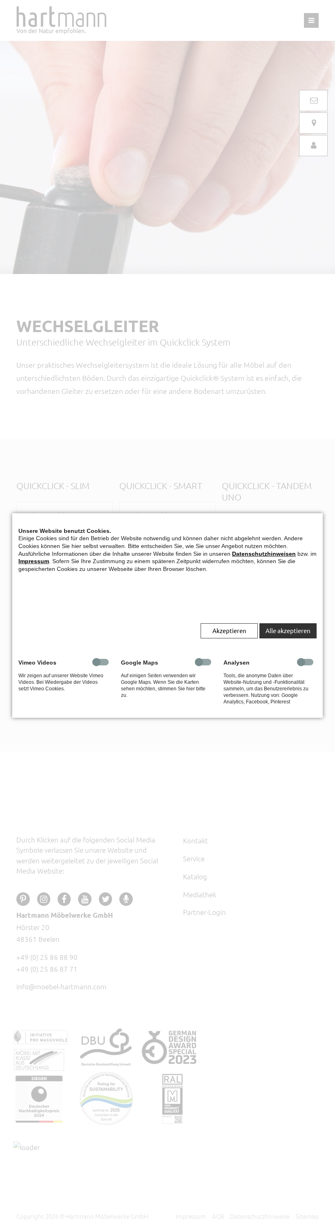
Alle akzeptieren (288, 630)
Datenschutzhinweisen (264, 553)
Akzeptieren (229, 630)
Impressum (33, 561)
